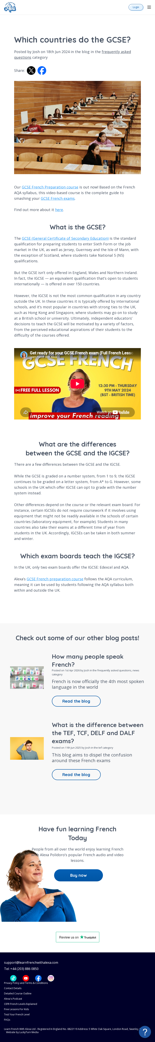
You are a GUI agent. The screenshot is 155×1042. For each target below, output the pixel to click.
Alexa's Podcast (13, 998)
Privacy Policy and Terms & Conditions (26, 983)
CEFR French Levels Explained (20, 1004)
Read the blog (76, 701)
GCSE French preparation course (55, 578)
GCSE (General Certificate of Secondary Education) (65, 238)
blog (86, 51)
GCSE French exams (58, 198)
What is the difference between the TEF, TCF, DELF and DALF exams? (97, 733)
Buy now (78, 875)
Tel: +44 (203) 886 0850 (21, 969)
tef (100, 747)
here (59, 209)
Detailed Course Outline (17, 993)
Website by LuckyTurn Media (22, 1032)
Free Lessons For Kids (16, 1009)
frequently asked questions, (115, 670)
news (136, 670)
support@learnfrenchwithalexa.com (31, 962)
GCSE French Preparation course (50, 187)
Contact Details (12, 988)
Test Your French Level (17, 1014)
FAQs (7, 1019)
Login (136, 7)
